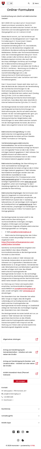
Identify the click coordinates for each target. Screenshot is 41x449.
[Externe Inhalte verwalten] (23, 440)
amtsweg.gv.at (29, 291)
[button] (8, 400)
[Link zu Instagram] (23, 432)
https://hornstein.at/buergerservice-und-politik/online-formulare (18, 243)
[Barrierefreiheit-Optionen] (18, 440)
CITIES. (32, 445)
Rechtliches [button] (6, 409)
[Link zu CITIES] (13, 432)
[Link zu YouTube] (27, 432)
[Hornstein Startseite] (3, 3)
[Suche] (28, 3)
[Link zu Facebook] (18, 432)
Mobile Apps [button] (6, 423)
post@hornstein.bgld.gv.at (20, 232)
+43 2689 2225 (8, 397)
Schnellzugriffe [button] (7, 416)
